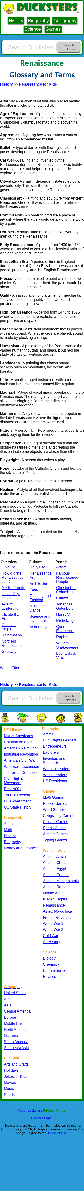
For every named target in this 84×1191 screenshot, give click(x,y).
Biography (38, 20)
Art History (51, 942)
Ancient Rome (54, 887)
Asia (7, 1005)
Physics (49, 977)
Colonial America (18, 742)
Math (8, 830)
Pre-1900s (12, 789)
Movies (10, 1083)
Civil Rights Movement (13, 781)
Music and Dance (38, 608)
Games (53, 29)
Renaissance (54, 905)
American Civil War (20, 760)
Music (9, 1089)
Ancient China (54, 863)
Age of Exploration (11, 606)
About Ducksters (30, 1110)
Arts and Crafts (16, 1064)
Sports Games (54, 828)
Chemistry (51, 964)
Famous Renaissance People (67, 577)
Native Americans (18, 736)
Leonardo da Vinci (66, 655)
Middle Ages (53, 893)
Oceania (11, 1036)
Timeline (9, 567)
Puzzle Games (55, 803)
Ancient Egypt (54, 869)
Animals (11, 824)
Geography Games (58, 816)
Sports (9, 1095)
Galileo (62, 598)
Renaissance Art (41, 575)
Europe (10, 1017)
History (16, 20)
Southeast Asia (16, 1048)
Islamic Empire (55, 899)
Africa (9, 999)
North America (16, 1030)
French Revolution (58, 917)
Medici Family (13, 588)
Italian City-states (11, 596)
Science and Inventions (40, 618)
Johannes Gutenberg (65, 606)
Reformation (12, 635)
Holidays (11, 1070)
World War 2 (53, 930)
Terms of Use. (57, 1133)
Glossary (9, 652)
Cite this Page (41, 1118)
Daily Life (37, 567)
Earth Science (54, 970)
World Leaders (55, 775)
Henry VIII (64, 614)
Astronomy (38, 627)
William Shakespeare (67, 645)
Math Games (53, 797)
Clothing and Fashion (40, 598)
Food (34, 590)
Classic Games (55, 822)
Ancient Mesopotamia (61, 881)
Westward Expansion (21, 766)
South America (16, 1042)
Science (32, 29)
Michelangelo (67, 621)
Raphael (63, 637)
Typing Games (55, 840)
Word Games (54, 810)
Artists (61, 567)
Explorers (51, 752)
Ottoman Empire (9, 627)
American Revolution (21, 748)
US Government (17, 801)
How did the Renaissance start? (13, 577)
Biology (49, 958)
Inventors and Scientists (54, 760)
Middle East (14, 1023)
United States (15, 993)
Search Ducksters (68, 47)
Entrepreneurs (54, 746)
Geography (65, 20)
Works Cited (10, 668)
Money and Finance (20, 848)
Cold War (50, 936)
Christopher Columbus (66, 590)
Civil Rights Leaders (60, 740)
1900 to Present (17, 795)
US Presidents (55, 781)
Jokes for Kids (15, 1076)
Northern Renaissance (13, 643)
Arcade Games (55, 834)
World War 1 (53, 924)
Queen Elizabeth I (65, 629)
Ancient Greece (56, 875)
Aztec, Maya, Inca (57, 911)
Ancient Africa (54, 856)
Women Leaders (56, 769)
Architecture (39, 584)
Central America (17, 1011)
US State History (18, 807)
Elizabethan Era (11, 617)
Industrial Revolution (21, 754)
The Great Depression (22, 773)
